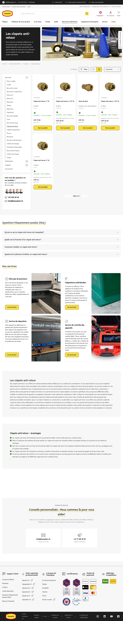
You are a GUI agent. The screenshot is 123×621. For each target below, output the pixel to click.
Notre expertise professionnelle (32, 574)
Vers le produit (42, 128)
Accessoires (9, 169)
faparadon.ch (26, 599)
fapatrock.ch (26, 588)
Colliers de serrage (13, 143)
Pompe (47, 22)
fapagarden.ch (27, 584)
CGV (45, 616)
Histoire (44, 592)
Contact (4, 587)
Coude (9, 84)
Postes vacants (47, 599)
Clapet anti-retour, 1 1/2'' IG (65, 101)
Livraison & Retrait (8, 579)
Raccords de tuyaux (13, 150)
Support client (12, 574)
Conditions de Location (55, 616)
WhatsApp (32, 2)
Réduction (10, 109)
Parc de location (116, 6)
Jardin (56, 22)
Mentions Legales (36, 616)
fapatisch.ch (26, 596)
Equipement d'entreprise (89, 22)
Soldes (113, 22)
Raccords (8, 77)
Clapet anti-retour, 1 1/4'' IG (110, 101)
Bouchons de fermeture (14, 140)
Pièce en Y (10, 98)
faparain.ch (25, 580)
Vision (44, 596)
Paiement (5, 583)
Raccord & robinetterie (69, 22)
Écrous (9, 133)
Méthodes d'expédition (111, 574)
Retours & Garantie (8, 601)
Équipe (44, 584)
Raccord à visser (12, 88)
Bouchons (10, 137)
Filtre (85, 69)
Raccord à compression (14, 91)
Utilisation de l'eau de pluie (20, 22)
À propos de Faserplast (51, 574)
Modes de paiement (90, 574)
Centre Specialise (7, 591)
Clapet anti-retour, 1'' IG (41, 101)
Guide (28, 6)
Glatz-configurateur (84, 6)
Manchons (10, 102)
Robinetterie (9, 161)
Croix (8, 119)
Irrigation (8, 165)
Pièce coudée (11, 81)
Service (104, 22)
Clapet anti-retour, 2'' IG (41, 160)
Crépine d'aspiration (13, 130)
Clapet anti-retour (12, 126)
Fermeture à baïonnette (14, 147)
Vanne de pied (83, 101)
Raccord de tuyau (12, 123)
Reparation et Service (68, 616)
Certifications (72, 574)
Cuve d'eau (38, 22)
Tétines (9, 105)
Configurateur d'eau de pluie (100, 6)
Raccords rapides (12, 116)
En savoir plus (11, 307)
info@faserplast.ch (10, 2)
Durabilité (45, 588)
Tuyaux (9, 157)
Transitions (10, 112)
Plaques (5, 22)
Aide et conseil (6, 6)
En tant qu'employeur (49, 580)
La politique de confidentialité (83, 616)
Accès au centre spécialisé (18, 6)
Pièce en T (10, 95)
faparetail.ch (26, 592)
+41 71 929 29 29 (22, 2)
